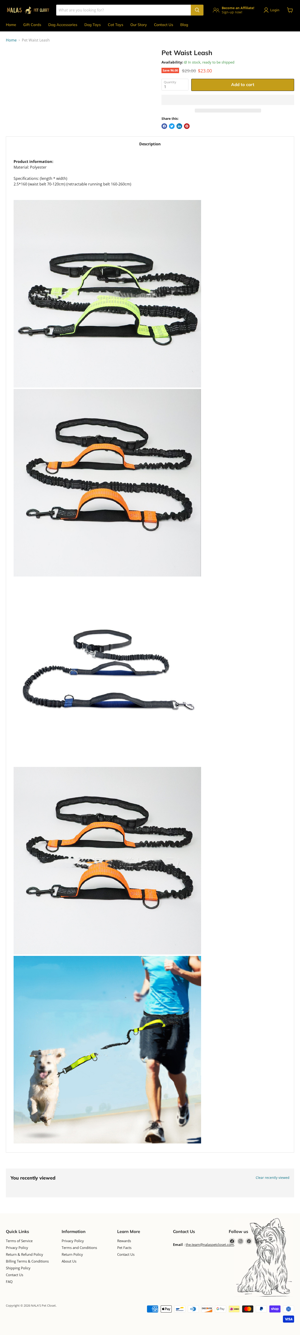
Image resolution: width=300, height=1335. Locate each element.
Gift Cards (32, 24)
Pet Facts (124, 1247)
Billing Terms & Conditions (27, 1261)
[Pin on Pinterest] (187, 126)
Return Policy (72, 1254)
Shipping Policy (18, 1268)
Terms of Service (19, 1240)
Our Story (138, 24)
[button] (227, 100)
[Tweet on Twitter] (172, 126)
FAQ (9, 1281)
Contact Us (163, 24)
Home (11, 24)
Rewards (124, 1240)
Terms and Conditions (79, 1247)
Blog (184, 24)
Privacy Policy (17, 1247)
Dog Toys (92, 24)
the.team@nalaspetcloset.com (210, 1244)
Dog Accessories (62, 24)
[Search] (197, 10)
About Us (69, 1261)
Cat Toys (115, 24)
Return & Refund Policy (24, 1254)
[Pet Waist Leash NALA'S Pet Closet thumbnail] (14, 62)
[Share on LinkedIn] (179, 126)
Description (150, 144)
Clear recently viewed (272, 1178)
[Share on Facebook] (164, 126)
